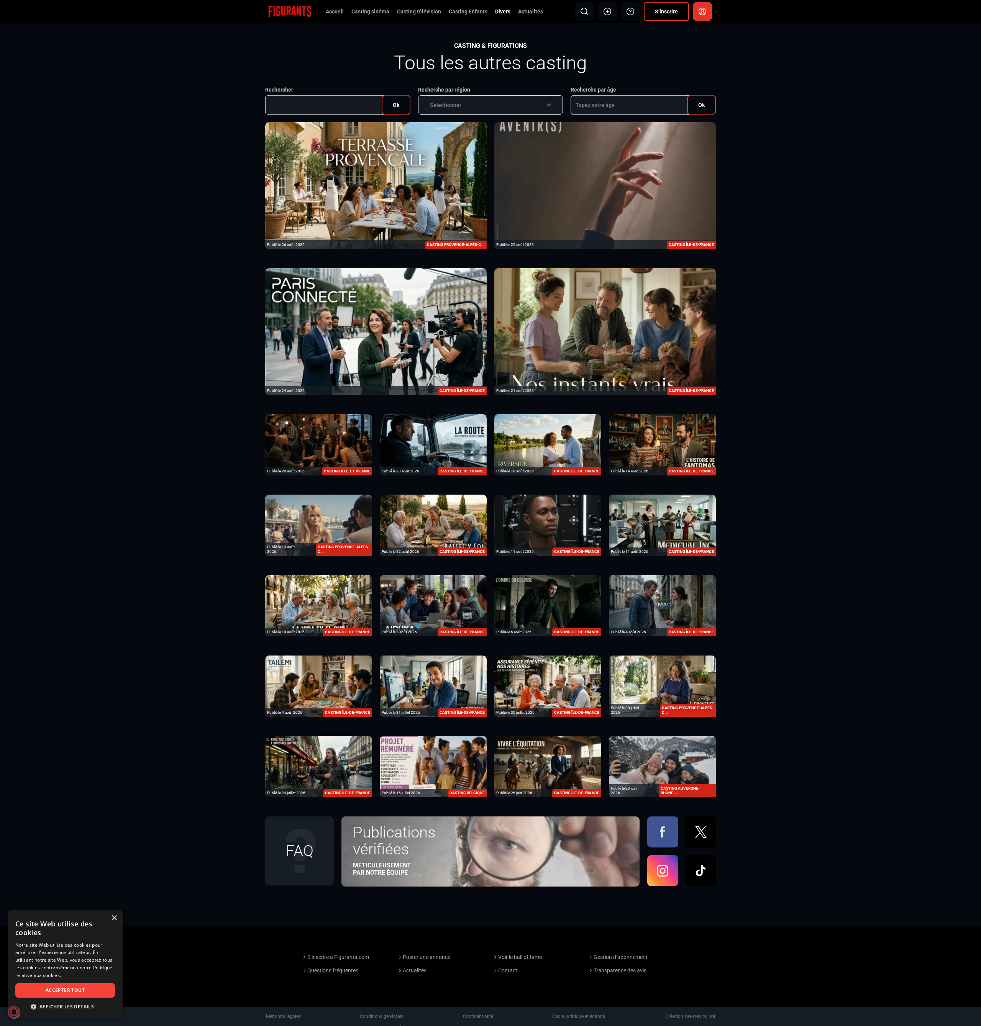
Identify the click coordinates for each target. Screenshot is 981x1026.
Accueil (335, 11)
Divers (502, 11)
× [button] (114, 918)
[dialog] (65, 964)
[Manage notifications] (14, 1012)
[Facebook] (662, 831)
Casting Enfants (468, 11)
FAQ (299, 851)
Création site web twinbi (690, 1016)
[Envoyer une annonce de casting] (607, 11)
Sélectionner (445, 105)
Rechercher (279, 90)
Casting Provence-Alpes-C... (456, 245)
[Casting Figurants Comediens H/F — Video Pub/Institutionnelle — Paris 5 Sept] (376, 331)
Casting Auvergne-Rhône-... (680, 790)
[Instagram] (662, 870)
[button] (65, 1007)
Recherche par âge (593, 90)
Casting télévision (419, 11)
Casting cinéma (370, 11)
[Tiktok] (700, 870)
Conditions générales (382, 1016)
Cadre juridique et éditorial (579, 1016)
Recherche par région (444, 90)
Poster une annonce (426, 957)
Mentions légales (283, 1016)
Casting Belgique (467, 793)
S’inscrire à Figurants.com (338, 957)
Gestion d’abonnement (621, 957)
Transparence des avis (620, 970)
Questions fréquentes (332, 970)
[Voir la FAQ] (630, 11)
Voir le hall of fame (520, 957)
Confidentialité (478, 1016)
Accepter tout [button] (65, 990)
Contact (507, 970)
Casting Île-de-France (691, 245)
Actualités (530, 11)
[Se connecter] (702, 11)
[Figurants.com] (289, 11)
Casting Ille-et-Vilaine (347, 471)
